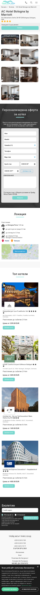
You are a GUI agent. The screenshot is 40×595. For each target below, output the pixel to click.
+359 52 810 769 (20, 540)
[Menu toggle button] (36, 2)
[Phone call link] (26, 2)
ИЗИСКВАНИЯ (9, 175)
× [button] (37, 567)
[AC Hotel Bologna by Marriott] (10, 40)
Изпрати (20, 198)
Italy (2, 19)
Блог (20, 555)
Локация (4, 25)
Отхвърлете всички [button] (29, 589)
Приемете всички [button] (10, 589)
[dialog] (20, 580)
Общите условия (22, 192)
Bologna (32, 18)
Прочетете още (26, 585)
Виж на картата (20, 251)
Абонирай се (8, 515)
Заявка (19, 28)
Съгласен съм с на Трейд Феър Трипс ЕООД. (19, 193)
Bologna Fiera (13, 225)
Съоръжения (13, 25)
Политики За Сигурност (20, 558)
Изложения (20, 552)
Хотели (11, 7)
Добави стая (27, 171)
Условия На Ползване (20, 561)
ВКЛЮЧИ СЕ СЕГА (31, 518)
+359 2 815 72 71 (20, 546)
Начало (4, 7)
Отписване (21, 515)
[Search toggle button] (31, 2)
